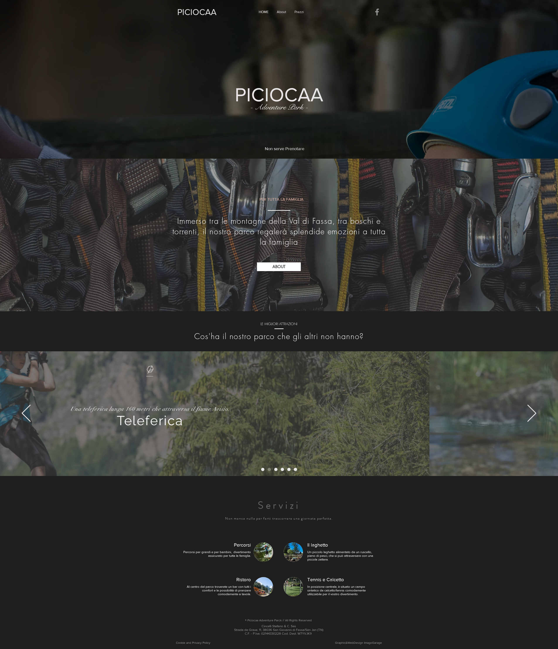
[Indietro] (26, 413)
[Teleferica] (262, 469)
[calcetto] (295, 469)
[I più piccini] (282, 469)
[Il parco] (269, 469)
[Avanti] (531, 413)
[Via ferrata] (275, 469)
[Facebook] (377, 12)
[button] (279, 266)
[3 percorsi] (289, 469)
